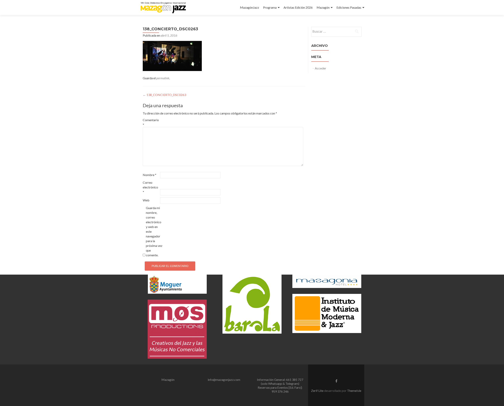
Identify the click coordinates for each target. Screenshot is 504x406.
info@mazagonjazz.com (224, 379)
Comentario (151, 122)
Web (146, 200)
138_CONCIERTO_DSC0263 (164, 95)
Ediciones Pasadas (348, 7)
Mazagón (323, 7)
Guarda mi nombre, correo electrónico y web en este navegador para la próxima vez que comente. (154, 231)
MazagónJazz (249, 7)
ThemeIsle (354, 390)
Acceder (320, 68)
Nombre (149, 175)
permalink (162, 78)
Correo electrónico (150, 187)
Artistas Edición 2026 (298, 7)
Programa (270, 7)
